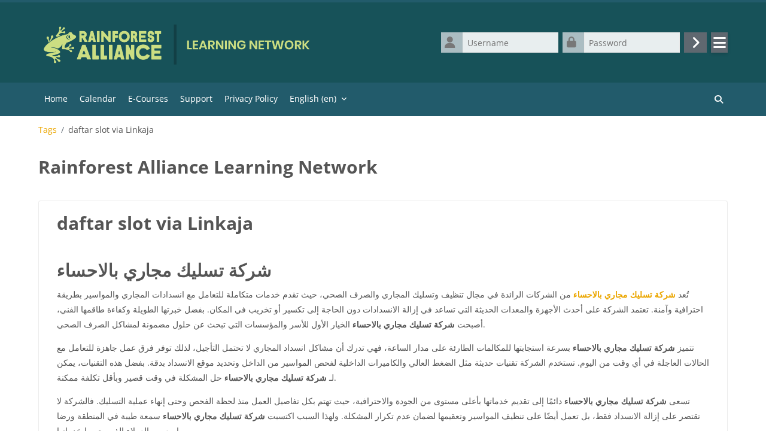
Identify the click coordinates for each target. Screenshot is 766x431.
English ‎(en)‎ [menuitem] (313, 98)
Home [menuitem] (56, 98)
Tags (47, 130)
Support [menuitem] (196, 98)
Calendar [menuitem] (98, 98)
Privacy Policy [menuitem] (251, 98)
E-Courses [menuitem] (148, 98)
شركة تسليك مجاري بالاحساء (624, 294)
